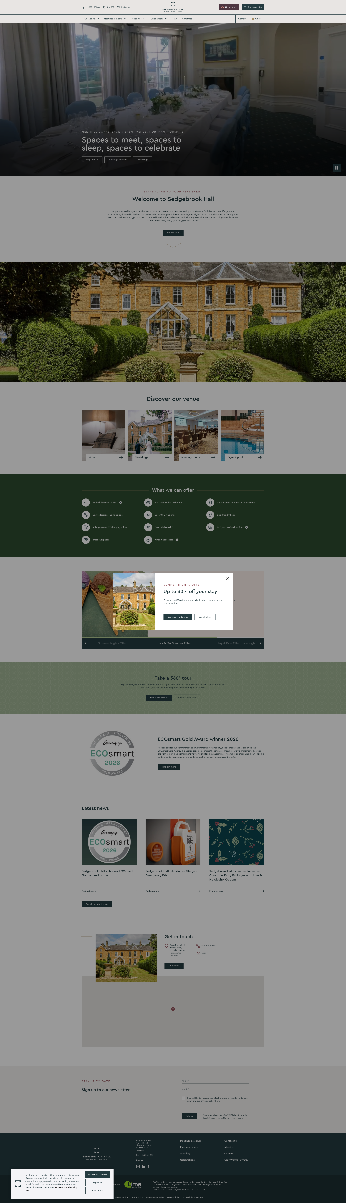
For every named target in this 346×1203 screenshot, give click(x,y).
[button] (18, 1183)
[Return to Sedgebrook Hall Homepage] (173, 7)
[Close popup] (227, 579)
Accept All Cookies (97, 1175)
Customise (97, 1190)
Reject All (97, 1183)
